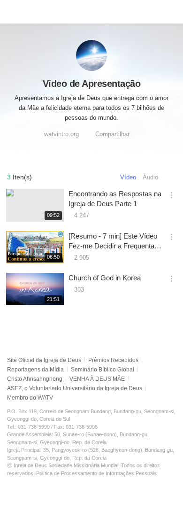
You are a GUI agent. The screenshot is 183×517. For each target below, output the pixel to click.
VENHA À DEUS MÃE (97, 379)
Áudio (150, 177)
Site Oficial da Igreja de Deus (44, 360)
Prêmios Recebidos (113, 360)
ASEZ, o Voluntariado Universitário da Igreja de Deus (74, 388)
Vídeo (128, 177)
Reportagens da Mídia (35, 369)
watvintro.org (61, 134)
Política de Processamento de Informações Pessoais (96, 473)
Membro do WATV (30, 397)
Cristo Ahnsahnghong (34, 379)
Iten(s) (19, 177)
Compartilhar (112, 134)
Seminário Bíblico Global (102, 369)
